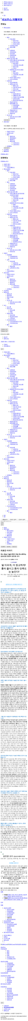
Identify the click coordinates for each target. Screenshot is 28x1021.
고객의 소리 (10, 276)
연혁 (8, 298)
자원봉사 (9, 289)
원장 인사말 (10, 297)
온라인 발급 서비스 (15, 211)
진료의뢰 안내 (14, 258)
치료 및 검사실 (17, 220)
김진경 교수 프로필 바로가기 (14, 584)
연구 (8, 269)
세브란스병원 (7, 908)
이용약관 (6, 1005)
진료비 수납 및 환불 (18, 230)
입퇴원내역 (13, 188)
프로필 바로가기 (14, 863)
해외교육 (12, 266)
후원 (8, 277)
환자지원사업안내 (18, 233)
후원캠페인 (13, 280)
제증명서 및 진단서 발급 (16, 203)
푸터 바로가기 (8, 5)
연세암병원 (10, 911)
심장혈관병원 (10, 913)
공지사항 (12, 310)
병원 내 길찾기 (17, 224)
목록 (2, 892)
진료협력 (9, 254)
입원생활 (15, 240)
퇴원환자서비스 (17, 241)
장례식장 (9, 999)
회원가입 (6, 338)
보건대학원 (10, 993)
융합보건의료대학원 (12, 995)
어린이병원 (10, 914)
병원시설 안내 (14, 217)
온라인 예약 (16, 177)
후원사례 (12, 284)
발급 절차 (15, 196)
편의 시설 (15, 222)
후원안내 (12, 279)
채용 (11, 311)
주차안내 (12, 251)
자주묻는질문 (13, 245)
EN (4, 15)
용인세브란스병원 (9, 932)
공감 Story (6, 121)
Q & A (14, 201)
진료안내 (12, 225)
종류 (14, 204)
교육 (8, 259)
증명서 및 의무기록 (12, 191)
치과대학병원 (7, 921)
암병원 (9, 927)
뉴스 (5, 305)
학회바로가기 (13, 243)
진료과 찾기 (7, 165)
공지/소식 (9, 308)
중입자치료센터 (11, 919)
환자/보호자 (7, 27)
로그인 (5, 337)
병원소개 (6, 292)
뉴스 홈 (9, 306)
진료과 (5, 344)
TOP (2, 902)
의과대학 (9, 988)
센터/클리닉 (7, 346)
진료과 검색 (22, 519)
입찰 (8, 955)
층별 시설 (15, 219)
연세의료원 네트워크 (20, 944)
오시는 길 (9, 248)
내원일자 (12, 183)
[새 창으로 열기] (4, 944)
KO (5, 515)
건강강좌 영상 (14, 323)
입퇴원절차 (16, 238)
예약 (8, 170)
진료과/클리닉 (11, 167)
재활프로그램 (17, 228)
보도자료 (12, 315)
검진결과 (12, 187)
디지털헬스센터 (11, 958)
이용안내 (9, 214)
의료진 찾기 (7, 164)
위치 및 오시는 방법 (15, 250)
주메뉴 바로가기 (8, 3)
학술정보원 (10, 996)
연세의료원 (4, 949)
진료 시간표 (16, 175)
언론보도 (12, 318)
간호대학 (9, 991)
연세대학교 (4, 986)
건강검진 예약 (14, 178)
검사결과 (12, 190)
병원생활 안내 (14, 237)
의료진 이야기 (11, 274)
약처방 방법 (16, 232)
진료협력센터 (13, 256)
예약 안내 (15, 174)
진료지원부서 (10, 271)
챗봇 (2, 905)
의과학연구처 (10, 957)
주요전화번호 (13, 215)
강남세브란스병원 (9, 922)
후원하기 (12, 282)
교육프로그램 (17, 264)
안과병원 (9, 916)
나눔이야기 (16, 287)
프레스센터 (10, 313)
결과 (8, 182)
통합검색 (5, 519)
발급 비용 (15, 200)
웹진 (8, 324)
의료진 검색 (13, 519)
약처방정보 (13, 185)
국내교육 (12, 261)
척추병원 (9, 929)
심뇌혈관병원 (10, 926)
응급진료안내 (13, 235)
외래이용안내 (17, 227)
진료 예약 (12, 172)
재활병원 (9, 969)
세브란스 (3, 947)
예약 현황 (12, 180)
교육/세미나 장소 (14, 267)
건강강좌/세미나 (11, 319)
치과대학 (9, 990)
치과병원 (9, 930)
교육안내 (15, 263)
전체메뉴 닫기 (4, 161)
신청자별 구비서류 (18, 198)
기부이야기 (16, 285)
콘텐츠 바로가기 (8, 2)
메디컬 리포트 (14, 316)
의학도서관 (10, 998)
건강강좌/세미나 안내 (16, 321)
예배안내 (12, 246)
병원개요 (9, 295)
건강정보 (6, 290)
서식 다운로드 (14, 212)
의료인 (5, 253)
